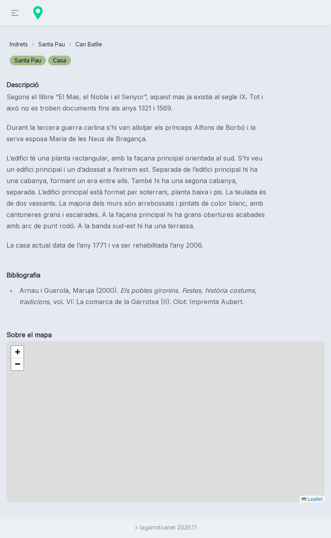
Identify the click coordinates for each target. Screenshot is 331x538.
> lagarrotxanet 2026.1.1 (165, 527)
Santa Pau (51, 44)
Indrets (19, 44)
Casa (59, 60)
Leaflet (314, 498)
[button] (17, 352)
